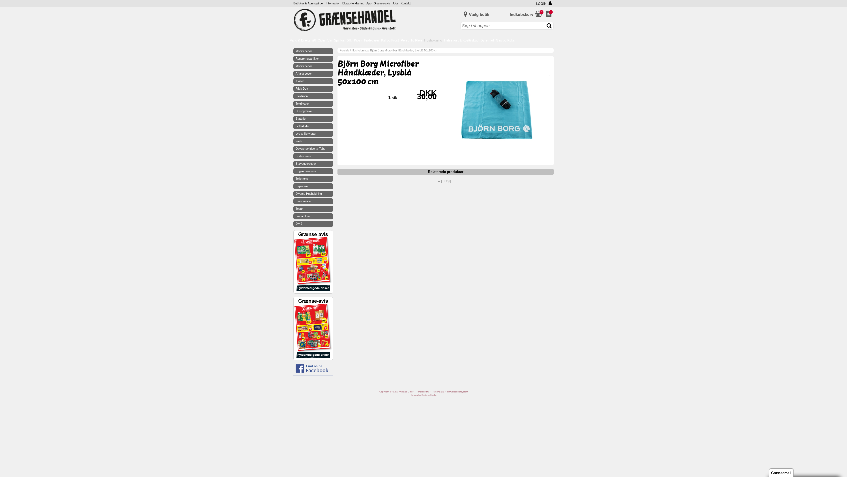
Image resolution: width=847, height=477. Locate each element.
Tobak (299, 208)
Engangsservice (306, 171)
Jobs (395, 3)
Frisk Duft (302, 88)
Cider (321, 40)
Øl (314, 40)
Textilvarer (302, 103)
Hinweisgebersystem (457, 391)
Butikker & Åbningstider (308, 3)
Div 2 (299, 223)
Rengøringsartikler (307, 58)
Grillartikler (302, 126)
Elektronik (302, 96)
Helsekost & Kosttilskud (461, 40)
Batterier (301, 118)
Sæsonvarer (303, 201)
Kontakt (406, 3)
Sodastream (303, 156)
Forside (344, 50)
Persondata (438, 391)
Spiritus (339, 40)
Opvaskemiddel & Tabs (310, 148)
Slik (349, 40)
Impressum (423, 391)
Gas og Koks (505, 40)
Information (333, 3)
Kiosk (358, 40)
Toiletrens (302, 178)
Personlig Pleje (411, 40)
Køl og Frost (390, 40)
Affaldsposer (304, 73)
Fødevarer (371, 40)
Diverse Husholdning (309, 193)
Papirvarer (302, 186)
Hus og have (304, 111)
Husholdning (433, 40)
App (368, 3)
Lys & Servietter (306, 133)
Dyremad (487, 40)
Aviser (300, 81)
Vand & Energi (300, 40)
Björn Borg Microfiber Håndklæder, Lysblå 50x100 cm (404, 50)
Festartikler (303, 216)
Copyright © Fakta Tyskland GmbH (396, 391)
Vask (299, 141)
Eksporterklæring (353, 3)
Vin (329, 40)
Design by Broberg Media (424, 395)
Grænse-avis (382, 3)
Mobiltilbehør (304, 51)
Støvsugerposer (306, 163)
